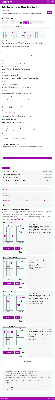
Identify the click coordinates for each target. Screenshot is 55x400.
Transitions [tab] (32, 167)
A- (3, 23)
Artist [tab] (12, 167)
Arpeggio (23, 248)
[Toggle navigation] (52, 1)
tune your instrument (29, 212)
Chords (17, 248)
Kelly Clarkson (6, 189)
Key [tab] (26, 167)
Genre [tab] (22, 167)
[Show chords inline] (20, 22)
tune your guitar (13, 20)
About (49, 398)
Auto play (39, 23)
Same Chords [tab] (6, 167)
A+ (7, 23)
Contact (52, 398)
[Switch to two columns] (31, 22)
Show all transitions (27, 361)
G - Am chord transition (17, 219)
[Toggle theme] (48, 1)
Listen (9, 245)
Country (5, 200)
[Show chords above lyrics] (24, 22)
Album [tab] (17, 167)
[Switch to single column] (27, 22)
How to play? (19, 26)
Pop (9, 200)
